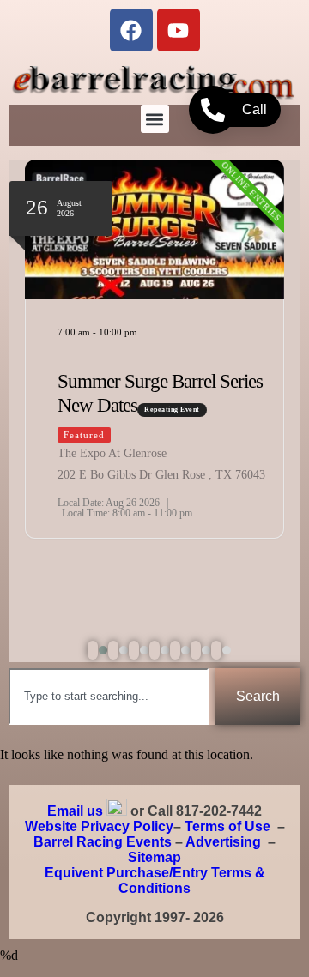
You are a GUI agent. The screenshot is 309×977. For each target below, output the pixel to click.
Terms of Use (227, 826)
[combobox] (109, 696)
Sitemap (154, 857)
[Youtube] (178, 30)
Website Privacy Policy (99, 826)
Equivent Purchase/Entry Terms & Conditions (155, 880)
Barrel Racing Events (102, 842)
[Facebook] (131, 30)
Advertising (223, 842)
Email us (75, 811)
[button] (155, 119)
